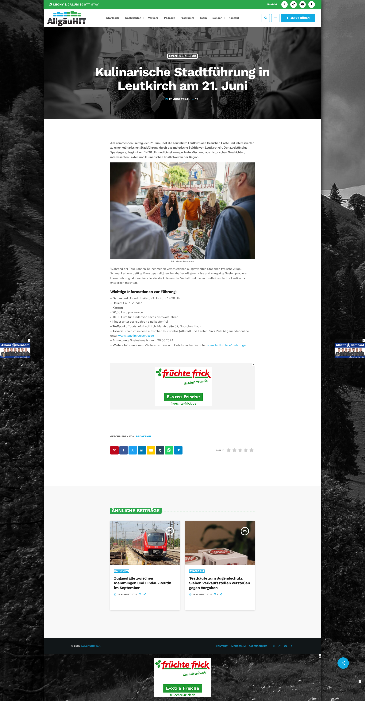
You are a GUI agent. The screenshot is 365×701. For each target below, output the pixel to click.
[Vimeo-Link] (66, 18)
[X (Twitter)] (284, 4)
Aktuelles (196, 571)
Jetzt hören (298, 18)
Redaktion (143, 436)
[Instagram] (302, 4)
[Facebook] (311, 4)
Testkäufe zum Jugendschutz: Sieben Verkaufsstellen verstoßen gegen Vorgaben (219, 583)
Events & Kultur (182, 56)
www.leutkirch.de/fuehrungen (227, 345)
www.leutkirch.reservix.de (136, 336)
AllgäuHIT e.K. (91, 646)
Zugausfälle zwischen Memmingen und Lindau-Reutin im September (142, 583)
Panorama (121, 571)
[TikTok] (293, 4)
